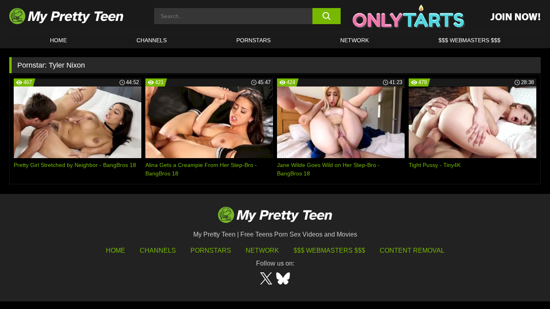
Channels (158, 250)
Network (354, 40)
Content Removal (412, 250)
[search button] (326, 16)
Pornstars (253, 40)
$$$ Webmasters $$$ (329, 250)
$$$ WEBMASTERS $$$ (469, 40)
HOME (58, 40)
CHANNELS (151, 40)
